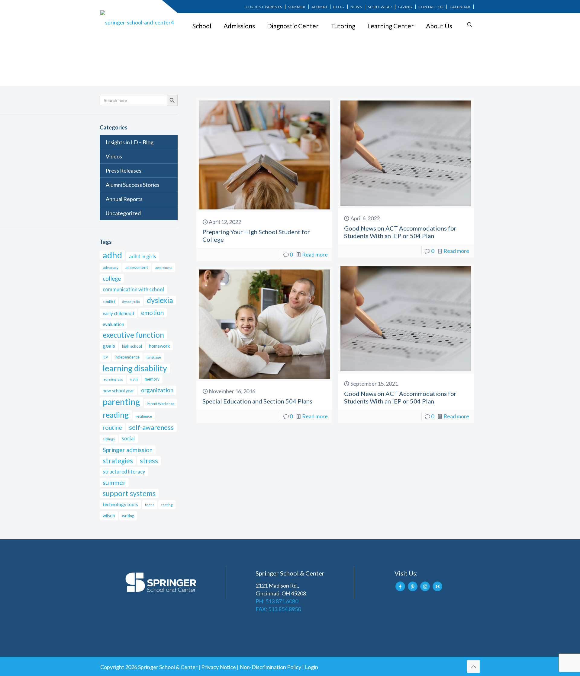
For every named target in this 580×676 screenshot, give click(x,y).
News (356, 7)
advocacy (110, 267)
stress (149, 461)
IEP (105, 357)
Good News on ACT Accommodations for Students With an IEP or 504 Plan (400, 232)
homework (159, 346)
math (134, 379)
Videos (114, 156)
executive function (133, 334)
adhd (112, 255)
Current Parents (264, 7)
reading (116, 414)
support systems (129, 493)
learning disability (135, 368)
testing (166, 504)
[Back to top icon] (473, 666)
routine (112, 427)
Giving (405, 7)
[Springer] (138, 22)
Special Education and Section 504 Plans (257, 401)
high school (132, 346)
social (128, 438)
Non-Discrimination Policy (270, 667)
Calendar (460, 7)
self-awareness (151, 427)
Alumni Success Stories (133, 184)
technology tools (120, 504)
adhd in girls (142, 256)
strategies (118, 461)
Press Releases (123, 170)
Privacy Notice (218, 667)
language (154, 357)
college (112, 278)
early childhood (118, 313)
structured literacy (124, 472)
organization (157, 390)
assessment (136, 267)
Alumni (319, 7)
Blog (338, 7)
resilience (144, 416)
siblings (109, 439)
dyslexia (160, 300)
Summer (296, 7)
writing (128, 515)
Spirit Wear (380, 7)
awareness (163, 267)
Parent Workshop (160, 404)
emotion (152, 312)
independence (127, 357)
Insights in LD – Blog (129, 142)
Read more (315, 254)
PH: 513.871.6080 (277, 601)
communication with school (133, 289)
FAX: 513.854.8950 (278, 609)
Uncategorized (123, 213)
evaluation (113, 324)
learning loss (113, 379)
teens (149, 504)
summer (114, 482)
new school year (118, 390)
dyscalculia (131, 302)
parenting (121, 401)
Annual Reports (124, 199)
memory (152, 379)
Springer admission (128, 449)
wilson (109, 515)
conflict (109, 301)
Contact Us (430, 7)
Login (311, 667)
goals (109, 346)
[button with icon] (400, 586)
